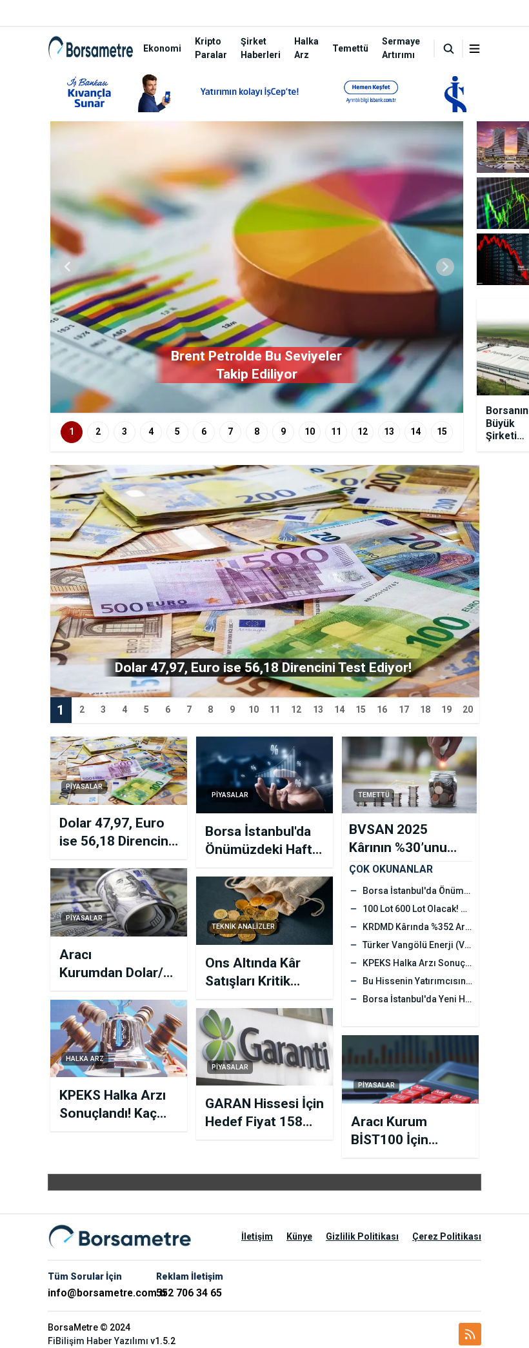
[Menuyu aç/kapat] (474, 48)
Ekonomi (162, 48)
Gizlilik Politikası (362, 1236)
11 (336, 431)
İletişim (257, 1236)
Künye (299, 1236)
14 (415, 431)
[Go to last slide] (68, 267)
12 (362, 431)
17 (404, 709)
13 (389, 431)
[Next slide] (445, 267)
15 (442, 431)
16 (382, 709)
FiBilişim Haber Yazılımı (98, 1341)
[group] (256, 267)
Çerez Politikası (446, 1236)
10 (309, 431)
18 (425, 709)
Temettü (350, 48)
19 (446, 709)
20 (468, 709)
